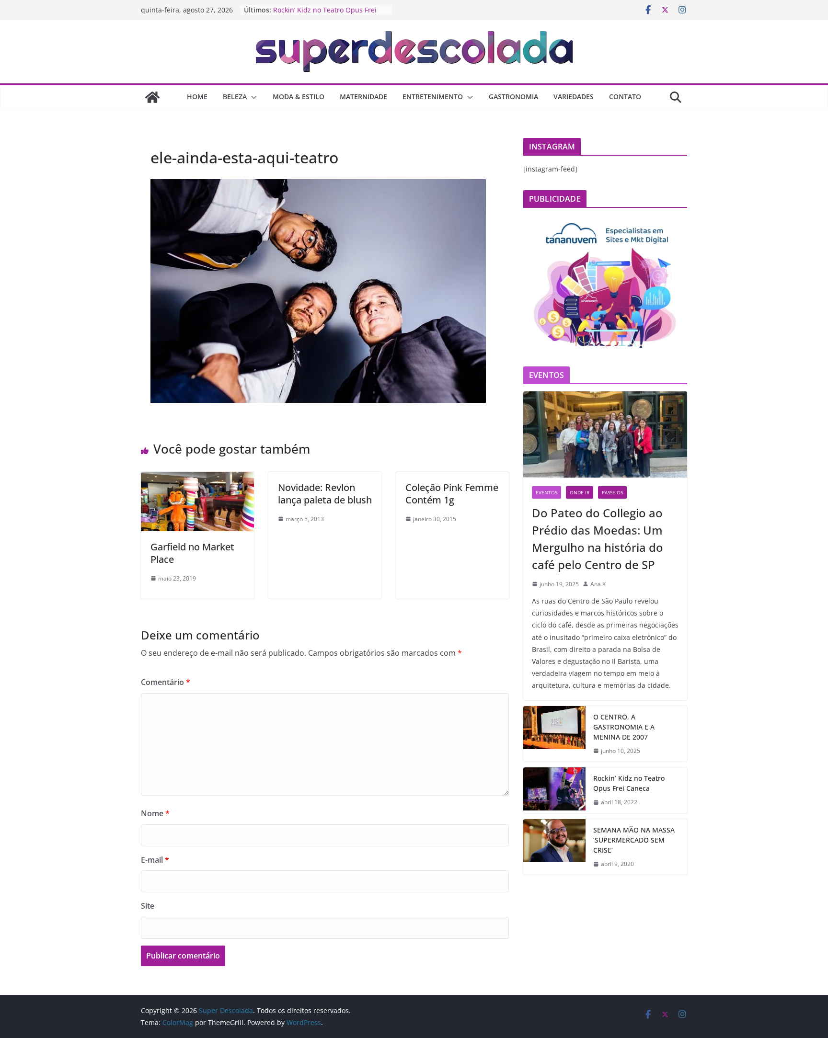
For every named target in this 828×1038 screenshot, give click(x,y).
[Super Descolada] (152, 97)
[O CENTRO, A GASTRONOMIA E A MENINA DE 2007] (554, 734)
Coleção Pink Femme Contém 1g (451, 493)
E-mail (155, 860)
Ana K (598, 584)
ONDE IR (579, 492)
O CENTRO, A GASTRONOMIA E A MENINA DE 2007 (624, 726)
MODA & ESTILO (298, 96)
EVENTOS (546, 492)
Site (147, 906)
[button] (252, 97)
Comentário (165, 682)
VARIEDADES (573, 96)
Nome (155, 813)
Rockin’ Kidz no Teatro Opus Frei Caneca (629, 783)
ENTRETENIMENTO (432, 96)
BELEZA (235, 96)
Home (197, 96)
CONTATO (625, 96)
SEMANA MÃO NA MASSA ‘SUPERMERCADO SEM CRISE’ (634, 840)
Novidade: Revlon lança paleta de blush (325, 493)
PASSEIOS (612, 492)
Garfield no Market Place (192, 553)
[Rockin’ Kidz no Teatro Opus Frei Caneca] (554, 790)
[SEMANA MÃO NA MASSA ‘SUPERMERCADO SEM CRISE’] (554, 847)
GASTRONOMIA (513, 96)
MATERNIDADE (363, 96)
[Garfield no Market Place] (197, 478)
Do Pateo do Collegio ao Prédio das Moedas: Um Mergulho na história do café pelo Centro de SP (597, 538)
